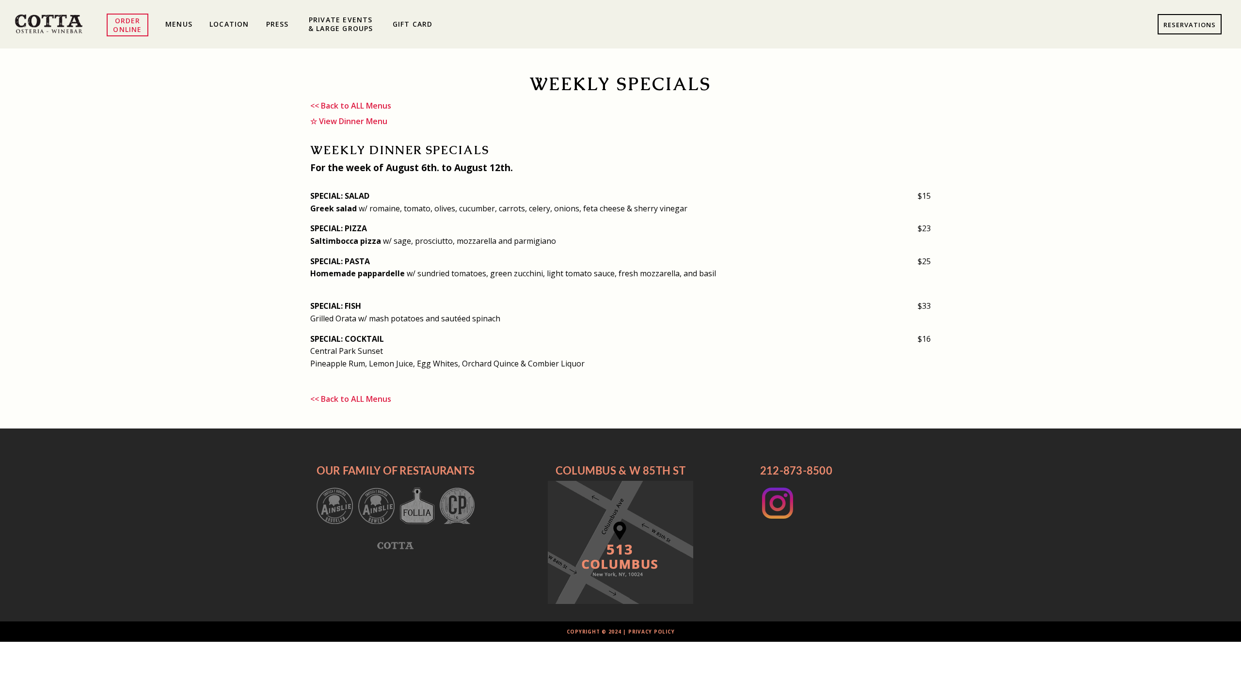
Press (277, 24)
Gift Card (413, 24)
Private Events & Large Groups (340, 24)
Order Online (127, 25)
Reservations (1189, 24)
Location (229, 24)
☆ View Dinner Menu (348, 121)
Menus (178, 24)
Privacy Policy (651, 631)
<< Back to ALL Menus (350, 105)
